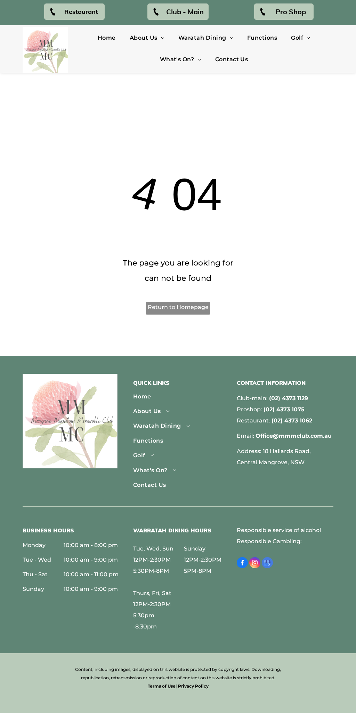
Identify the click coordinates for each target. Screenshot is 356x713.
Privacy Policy (193, 686)
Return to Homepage (178, 307)
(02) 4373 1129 (288, 398)
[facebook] (242, 563)
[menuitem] (107, 38)
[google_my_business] (267, 563)
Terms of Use (162, 686)
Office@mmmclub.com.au (294, 436)
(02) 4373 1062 (292, 420)
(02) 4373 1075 (284, 409)
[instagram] (254, 563)
